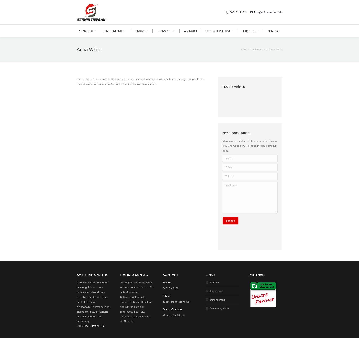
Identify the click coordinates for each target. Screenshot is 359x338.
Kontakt (214, 282)
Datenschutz (217, 299)
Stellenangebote (219, 308)
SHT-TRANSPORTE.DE (91, 326)
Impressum (216, 291)
